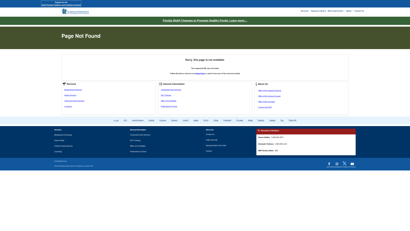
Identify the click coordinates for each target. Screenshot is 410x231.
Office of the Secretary (266, 102)
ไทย (281, 120)
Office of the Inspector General (269, 91)
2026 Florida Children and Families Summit (61, 3)
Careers (209, 151)
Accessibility (58, 161)
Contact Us (359, 11)
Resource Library (318, 11)
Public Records (211, 140)
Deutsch (174, 120)
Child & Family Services (63, 146)
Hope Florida (59, 140)
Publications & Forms (169, 106)
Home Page (200, 73)
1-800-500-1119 (281, 144)
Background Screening (73, 90)
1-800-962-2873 (277, 137)
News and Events (335, 11)
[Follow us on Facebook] (329, 162)
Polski (216, 120)
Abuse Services (70, 95)
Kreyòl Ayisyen (138, 120)
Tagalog (272, 120)
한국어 (206, 120)
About (348, 11)
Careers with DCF (265, 107)
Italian (196, 120)
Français (163, 120)
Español (261, 120)
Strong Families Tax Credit (216, 145)
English (151, 120)
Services (304, 11)
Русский (239, 120)
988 (276, 151)
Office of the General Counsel (269, 96)
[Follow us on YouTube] (352, 162)
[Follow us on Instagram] (337, 162)
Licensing (68, 106)
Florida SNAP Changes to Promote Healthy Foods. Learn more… (205, 20)
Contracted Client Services (171, 90)
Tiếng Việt (292, 120)
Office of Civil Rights (168, 101)
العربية (116, 120)
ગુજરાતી (186, 120)
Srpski (250, 120)
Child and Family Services (74, 101)
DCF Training (166, 95)
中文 (125, 120)
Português (227, 120)
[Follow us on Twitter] (344, 162)
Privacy (64, 161)
